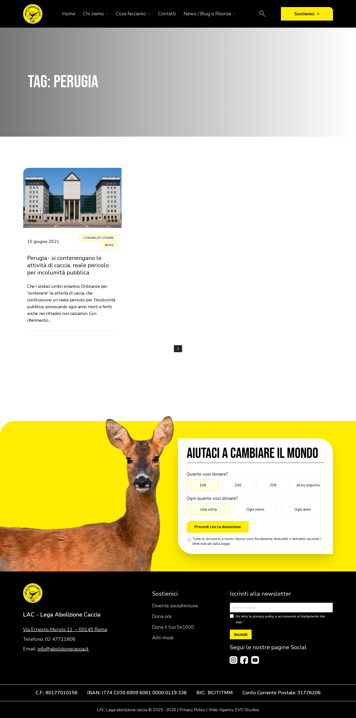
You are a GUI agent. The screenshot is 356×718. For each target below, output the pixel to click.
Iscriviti (240, 634)
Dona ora (161, 616)
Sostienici (304, 14)
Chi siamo (93, 13)
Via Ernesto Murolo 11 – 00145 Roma (65, 629)
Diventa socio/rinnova (175, 605)
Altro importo (308, 485)
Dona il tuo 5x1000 (173, 627)
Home (68, 13)
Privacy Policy (192, 710)
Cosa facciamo (131, 13)
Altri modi (162, 637)
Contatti (167, 13)
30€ (273, 485)
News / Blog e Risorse (207, 13)
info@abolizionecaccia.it (63, 649)
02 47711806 (60, 639)
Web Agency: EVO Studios (234, 710)
